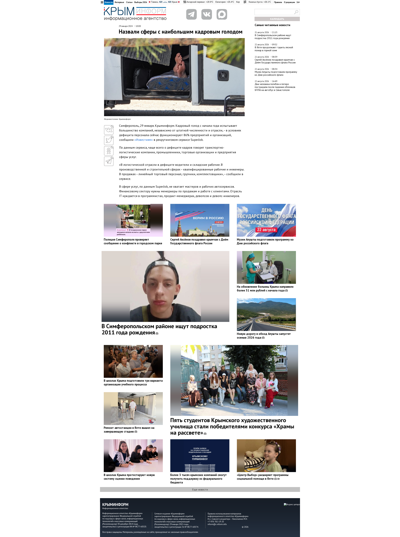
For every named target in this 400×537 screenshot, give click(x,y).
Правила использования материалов (224, 513)
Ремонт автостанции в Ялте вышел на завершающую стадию (129, 429)
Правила (278, 2)
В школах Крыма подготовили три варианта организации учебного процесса (133, 382)
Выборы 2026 (140, 2)
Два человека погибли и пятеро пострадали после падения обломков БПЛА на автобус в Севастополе (275, 86)
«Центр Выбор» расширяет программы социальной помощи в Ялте (262, 476)
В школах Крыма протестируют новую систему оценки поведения (129, 476)
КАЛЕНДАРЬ (277, 18)
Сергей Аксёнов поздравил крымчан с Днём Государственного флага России (275, 61)
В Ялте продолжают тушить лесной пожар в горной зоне (274, 49)
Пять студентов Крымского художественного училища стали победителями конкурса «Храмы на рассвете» (232, 426)
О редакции (289, 2)
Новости (109, 2)
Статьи (129, 2)
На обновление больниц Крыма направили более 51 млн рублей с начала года (265, 288)
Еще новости (200, 489)
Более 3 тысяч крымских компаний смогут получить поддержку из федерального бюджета (198, 478)
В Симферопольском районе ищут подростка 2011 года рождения (273, 37)
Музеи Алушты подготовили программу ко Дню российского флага (276, 73)
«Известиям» (143, 140)
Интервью (119, 2)
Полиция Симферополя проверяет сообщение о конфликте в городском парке (133, 241)
